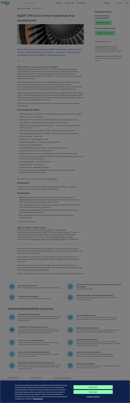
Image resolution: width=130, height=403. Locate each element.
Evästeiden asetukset (93, 396)
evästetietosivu (38, 399)
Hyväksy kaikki (93, 387)
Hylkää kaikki (93, 392)
